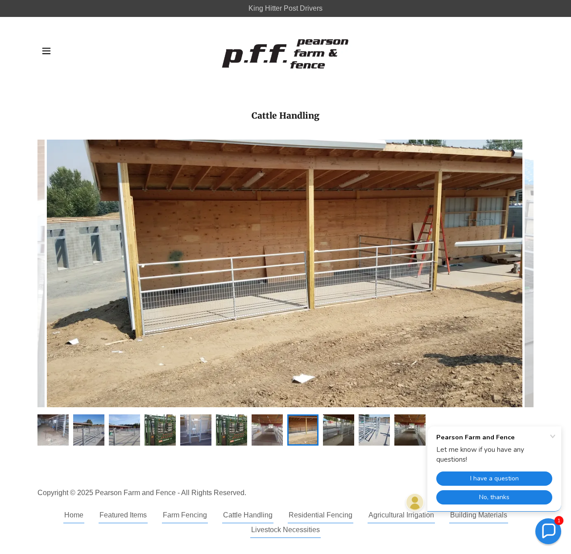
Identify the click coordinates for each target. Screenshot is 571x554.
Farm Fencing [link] (185, 515)
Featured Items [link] (123, 515)
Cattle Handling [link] (248, 515)
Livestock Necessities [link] (285, 529)
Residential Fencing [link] (320, 515)
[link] (285, 50)
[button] (46, 51)
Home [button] (73, 515)
